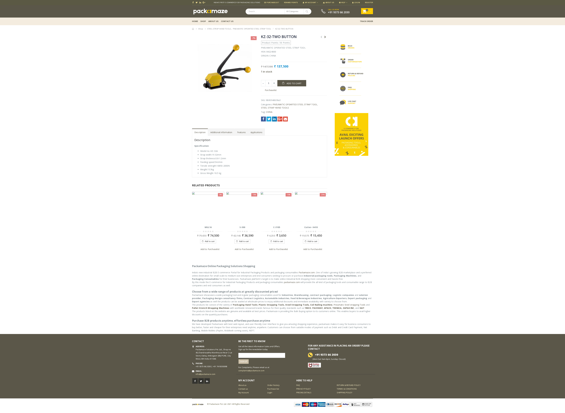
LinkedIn (274, 119)
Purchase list (273, 389)
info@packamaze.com (205, 374)
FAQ (298, 385)
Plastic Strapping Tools (271, 304)
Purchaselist (273, 2)
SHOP (203, 21)
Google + (279, 119)
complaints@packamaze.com (251, 370)
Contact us (243, 389)
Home (195, 21)
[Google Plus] (204, 2)
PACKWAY (317, 308)
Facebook (263, 119)
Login (269, 392)
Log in (357, 2)
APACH (327, 308)
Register (369, 2)
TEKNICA (337, 308)
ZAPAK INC (348, 308)
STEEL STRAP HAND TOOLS (275, 107)
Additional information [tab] (221, 132)
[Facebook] (193, 2)
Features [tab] (241, 132)
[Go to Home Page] (193, 29)
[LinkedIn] (200, 2)
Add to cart (294, 83)
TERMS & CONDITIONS (347, 389)
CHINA (269, 112)
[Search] (307, 11)
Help (343, 2)
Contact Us (227, 21)
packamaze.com (292, 282)
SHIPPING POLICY (344, 392)
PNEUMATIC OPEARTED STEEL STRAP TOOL (295, 104)
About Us (329, 2)
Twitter (268, 119)
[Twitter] (197, 2)
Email (285, 119)
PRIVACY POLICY (303, 389)
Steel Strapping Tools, (297, 304)
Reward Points (291, 2)
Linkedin (207, 381)
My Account (310, 2)
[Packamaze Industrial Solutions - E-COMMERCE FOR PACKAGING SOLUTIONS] (210, 11)
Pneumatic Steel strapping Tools (349, 304)
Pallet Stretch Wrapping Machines (210, 308)
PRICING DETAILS (303, 392)
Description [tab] (200, 132)
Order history (273, 385)
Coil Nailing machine (321, 304)
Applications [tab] (256, 132)
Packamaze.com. (307, 272)
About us (242, 385)
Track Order (366, 21)
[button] (269, 90)
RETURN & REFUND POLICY (348, 385)
